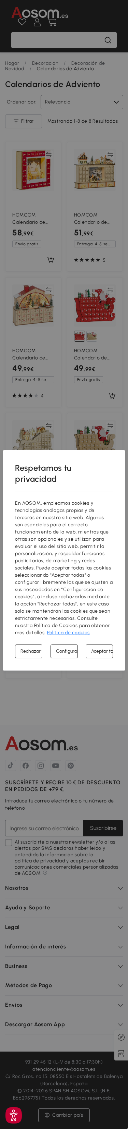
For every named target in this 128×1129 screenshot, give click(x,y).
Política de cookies (68, 633)
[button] (13, 1115)
